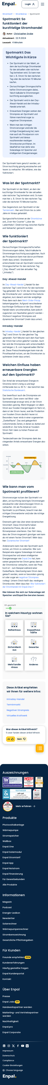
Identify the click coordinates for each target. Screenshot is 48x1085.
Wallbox (7, 841)
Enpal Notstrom (11, 868)
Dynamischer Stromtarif (18, 540)
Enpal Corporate (12, 1032)
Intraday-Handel (12, 331)
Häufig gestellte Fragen (15, 968)
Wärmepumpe (10, 830)
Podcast (7, 907)
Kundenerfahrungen (14, 962)
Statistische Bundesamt (14, 390)
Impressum (8, 1051)
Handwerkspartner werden (17, 1007)
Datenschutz (9, 1055)
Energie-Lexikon (11, 912)
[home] (9, 4)
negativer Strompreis (29, 577)
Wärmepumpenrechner (15, 929)
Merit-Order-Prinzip (31, 300)
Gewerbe (34, 647)
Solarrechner (10, 923)
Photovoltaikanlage (13, 824)
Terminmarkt (8, 210)
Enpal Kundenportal (13, 973)
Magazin (7, 901)
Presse (6, 996)
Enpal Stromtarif (11, 857)
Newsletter (9, 918)
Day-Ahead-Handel (14, 284)
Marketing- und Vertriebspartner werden (20, 1014)
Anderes (33, 664)
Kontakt (7, 979)
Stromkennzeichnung (14, 934)
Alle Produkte (10, 884)
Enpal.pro (8, 1026)
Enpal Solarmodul (12, 852)
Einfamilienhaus (14, 648)
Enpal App (8, 863)
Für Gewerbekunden (14, 879)
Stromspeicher (11, 835)
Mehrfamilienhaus (14, 666)
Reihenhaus (14, 630)
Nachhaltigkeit (11, 1021)
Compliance (8, 1060)
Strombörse (36, 218)
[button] (42, 4)
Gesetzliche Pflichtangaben (18, 940)
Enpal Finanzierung (13, 873)
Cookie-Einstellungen (13, 1065)
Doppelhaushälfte (33, 631)
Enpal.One (26, 558)
